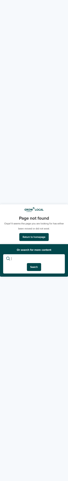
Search (34, 267)
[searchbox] (36, 259)
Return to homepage (34, 237)
